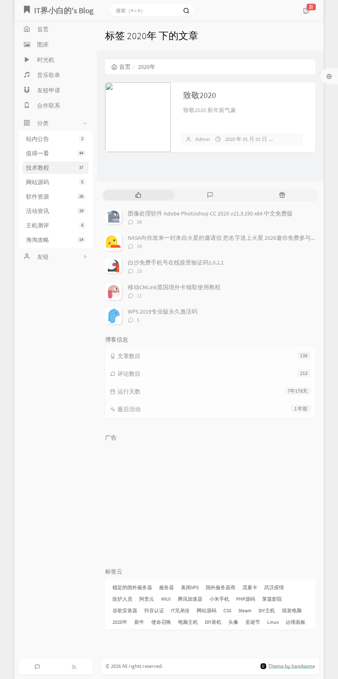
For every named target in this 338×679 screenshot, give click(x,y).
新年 (139, 622)
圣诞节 (252, 622)
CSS (227, 610)
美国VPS (190, 587)
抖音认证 (154, 610)
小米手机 (219, 599)
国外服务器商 (220, 587)
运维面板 (295, 622)
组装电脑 (292, 610)
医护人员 (122, 599)
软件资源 (54, 196)
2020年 (120, 622)
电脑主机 (188, 622)
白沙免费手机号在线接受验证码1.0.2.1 (176, 262)
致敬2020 (199, 95)
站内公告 (54, 139)
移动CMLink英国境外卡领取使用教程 (174, 287)
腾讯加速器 (190, 599)
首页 (125, 66)
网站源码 (54, 182)
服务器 (166, 587)
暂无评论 (292, 139)
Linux (273, 622)
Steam (244, 610)
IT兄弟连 (180, 610)
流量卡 (249, 587)
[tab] (138, 195)
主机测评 (54, 225)
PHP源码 (245, 599)
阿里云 (146, 599)
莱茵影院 (272, 599)
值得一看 (54, 153)
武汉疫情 (274, 587)
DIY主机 (266, 610)
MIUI (166, 599)
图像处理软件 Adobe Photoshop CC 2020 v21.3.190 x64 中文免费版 (210, 213)
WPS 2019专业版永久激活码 (162, 311)
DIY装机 (213, 622)
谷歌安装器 (125, 610)
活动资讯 (54, 211)
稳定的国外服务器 (132, 587)
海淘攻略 (54, 240)
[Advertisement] (210, 502)
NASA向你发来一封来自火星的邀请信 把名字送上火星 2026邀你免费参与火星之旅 (231, 237)
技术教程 (54, 167)
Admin (202, 139)
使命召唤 (161, 622)
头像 (233, 622)
